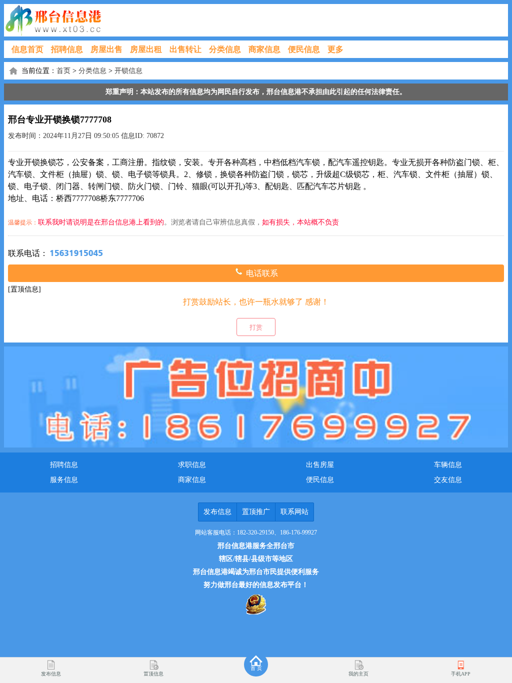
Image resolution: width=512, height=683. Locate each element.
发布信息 (218, 512)
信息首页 (28, 49)
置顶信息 (154, 673)
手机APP (460, 673)
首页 (63, 70)
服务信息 (64, 480)
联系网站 (294, 512)
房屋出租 (146, 49)
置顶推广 (256, 512)
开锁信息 (128, 70)
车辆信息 (448, 464)
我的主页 (358, 673)
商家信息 (264, 49)
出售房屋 (320, 464)
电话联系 (261, 273)
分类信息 (225, 49)
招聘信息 (67, 49)
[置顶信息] (24, 289)
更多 (336, 49)
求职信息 (192, 464)
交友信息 (448, 480)
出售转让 (186, 49)
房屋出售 (106, 49)
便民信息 (304, 49)
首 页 (256, 668)
